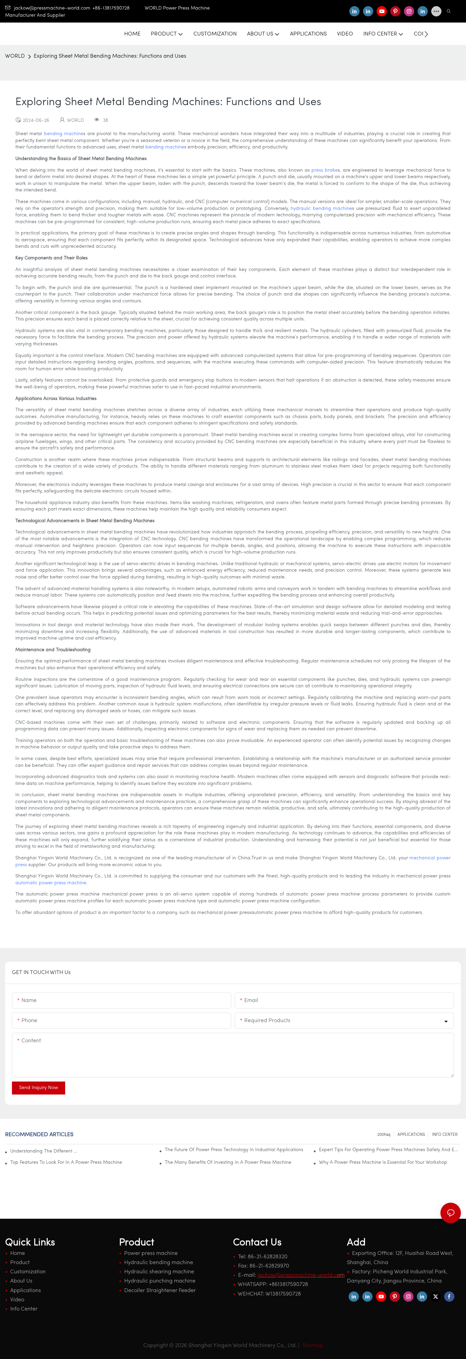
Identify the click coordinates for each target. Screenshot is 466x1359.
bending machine (63, 134)
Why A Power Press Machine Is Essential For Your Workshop (383, 1162)
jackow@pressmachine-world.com (52, 8)
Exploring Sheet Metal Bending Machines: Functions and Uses (110, 56)
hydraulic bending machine (321, 208)
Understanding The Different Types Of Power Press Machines (44, 1151)
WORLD (15, 56)
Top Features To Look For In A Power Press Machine (66, 1162)
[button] (426, 34)
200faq (383, 1135)
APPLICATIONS (411, 1135)
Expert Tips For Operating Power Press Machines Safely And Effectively (390, 1150)
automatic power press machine (50, 883)
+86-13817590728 (118, 8)
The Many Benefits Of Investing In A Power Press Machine (228, 1162)
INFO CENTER (444, 1135)
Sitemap (312, 1345)
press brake (324, 170)
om (301, 1275)
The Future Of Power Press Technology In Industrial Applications (234, 1150)
